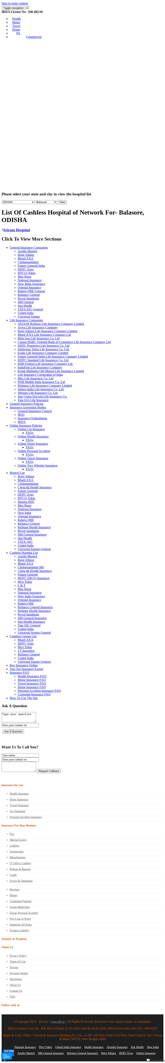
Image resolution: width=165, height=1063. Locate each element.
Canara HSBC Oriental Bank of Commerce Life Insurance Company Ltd (64, 342)
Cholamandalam (28, 262)
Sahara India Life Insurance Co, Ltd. (41, 389)
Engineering (17, 851)
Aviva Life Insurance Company (38, 327)
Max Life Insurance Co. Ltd (35, 378)
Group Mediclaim (20, 907)
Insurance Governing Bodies (28, 407)
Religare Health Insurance (34, 527)
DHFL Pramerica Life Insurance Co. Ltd (43, 345)
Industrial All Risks (21, 924)
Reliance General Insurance (35, 607)
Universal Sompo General (34, 549)
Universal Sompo (29, 316)
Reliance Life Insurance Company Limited (45, 385)
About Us (15, 985)
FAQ (12, 996)
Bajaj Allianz (26, 255)
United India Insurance (68, 1047)
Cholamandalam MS (31, 567)
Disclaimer (16, 979)
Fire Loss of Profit (20, 918)
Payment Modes (19, 973)
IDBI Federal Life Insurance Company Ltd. (45, 364)
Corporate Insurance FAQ (34, 694)
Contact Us (16, 990)
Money (14, 895)
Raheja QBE (26, 520)
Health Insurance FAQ (32, 676)
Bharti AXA (25, 258)
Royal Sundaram (28, 298)
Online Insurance (146, 1053)
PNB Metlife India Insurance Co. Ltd (41, 382)
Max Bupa (24, 276)
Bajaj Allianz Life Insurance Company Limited (47, 331)
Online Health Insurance (33, 436)
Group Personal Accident (24, 912)
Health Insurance (19, 793)
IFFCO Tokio (26, 498)
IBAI (21, 414)
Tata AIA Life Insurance (33, 400)
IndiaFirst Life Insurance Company (40, 367)
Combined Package (20, 901)
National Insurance (30, 280)
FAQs (29, 433)
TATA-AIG (25, 542)
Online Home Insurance (33, 443)
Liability (15, 845)
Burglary (15, 889)
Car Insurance (17, 811)
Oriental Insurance (29, 287)
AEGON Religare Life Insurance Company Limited (51, 324)
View (62, 202)
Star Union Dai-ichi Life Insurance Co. (42, 396)
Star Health (25, 305)
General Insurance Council (35, 411)
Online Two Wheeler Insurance (38, 465)
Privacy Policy (18, 955)
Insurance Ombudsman (32, 418)
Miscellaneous (18, 857)
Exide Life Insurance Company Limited (43, 353)
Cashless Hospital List (24, 552)
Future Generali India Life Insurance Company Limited (53, 356)
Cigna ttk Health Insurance (35, 487)
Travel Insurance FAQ (32, 683)
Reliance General (29, 294)
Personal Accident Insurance (26, 817)
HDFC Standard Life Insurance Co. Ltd (43, 360)
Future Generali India (31, 265)
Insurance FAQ (19, 672)
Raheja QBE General (31, 291)
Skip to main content (15, 3)
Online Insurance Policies (26, 425)
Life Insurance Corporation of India (40, 374)
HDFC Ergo (26, 269)
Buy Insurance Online (24, 665)
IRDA (22, 422)
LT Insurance (26, 650)
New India (24, 512)
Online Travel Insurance (33, 458)
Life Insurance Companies (26, 320)
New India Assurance (31, 284)
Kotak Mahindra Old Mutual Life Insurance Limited (51, 371)
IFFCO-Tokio (26, 273)
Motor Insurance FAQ (32, 680)
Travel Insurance (19, 805)
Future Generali (28, 491)
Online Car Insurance (31, 429)
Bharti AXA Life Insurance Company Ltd (44, 334)
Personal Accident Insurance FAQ (39, 690)
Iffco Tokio (25, 581)
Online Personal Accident (34, 451)
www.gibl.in (58, 1021)
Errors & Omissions (21, 880)
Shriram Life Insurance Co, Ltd (38, 393)
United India (26, 313)
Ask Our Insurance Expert (26, 669)
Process (14, 967)
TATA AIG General (30, 309)
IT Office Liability (20, 863)
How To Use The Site (24, 698)
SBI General (26, 302)
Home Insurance (19, 799)
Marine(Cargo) (18, 839)
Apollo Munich (27, 251)
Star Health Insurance (31, 621)
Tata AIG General (29, 625)
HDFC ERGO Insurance (34, 578)
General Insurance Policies (26, 403)
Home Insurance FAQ (32, 687)
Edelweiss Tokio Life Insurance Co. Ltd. (43, 349)
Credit (13, 875)
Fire (12, 834)
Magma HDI (26, 502)
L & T (22, 585)
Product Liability (19, 930)
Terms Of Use (18, 961)
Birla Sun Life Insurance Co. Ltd (39, 338)
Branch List (17, 472)
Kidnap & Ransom (20, 869)
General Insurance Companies (29, 247)
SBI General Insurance (32, 534)
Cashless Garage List (23, 636)
